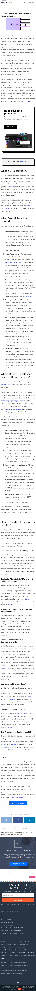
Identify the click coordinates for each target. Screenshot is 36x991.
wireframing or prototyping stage (12, 401)
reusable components (11, 409)
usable (25, 739)
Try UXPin (10, 126)
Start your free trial (18, 864)
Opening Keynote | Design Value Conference (12, 973)
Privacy (23, 989)
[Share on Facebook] (18, 820)
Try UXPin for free (24, 101)
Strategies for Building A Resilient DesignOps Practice (14, 965)
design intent (11, 727)
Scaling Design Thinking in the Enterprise (11, 930)
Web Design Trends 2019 (7, 922)
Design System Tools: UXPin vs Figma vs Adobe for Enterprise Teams (18, 952)
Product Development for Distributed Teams (12, 933)
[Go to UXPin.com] (18, 982)
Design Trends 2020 (6, 919)
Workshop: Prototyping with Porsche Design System (14, 962)
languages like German (13, 262)
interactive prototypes (8, 744)
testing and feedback (21, 750)
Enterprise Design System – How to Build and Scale (14, 970)
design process (6, 385)
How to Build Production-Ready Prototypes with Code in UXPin (16, 944)
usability (28, 296)
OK (19, 989)
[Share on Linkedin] (29, 820)
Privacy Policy (31, 904)
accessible (10, 187)
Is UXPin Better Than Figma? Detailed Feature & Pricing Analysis (17, 949)
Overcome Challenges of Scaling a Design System (13, 968)
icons (3, 691)
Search (25, 2)
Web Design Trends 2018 (7, 925)
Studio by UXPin (4, 2)
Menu (32, 2)
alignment (10, 605)
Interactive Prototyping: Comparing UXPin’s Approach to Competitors (18, 955)
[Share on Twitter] (6, 820)
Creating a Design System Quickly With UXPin (12, 927)
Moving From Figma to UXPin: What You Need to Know (14, 947)
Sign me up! (18, 900)
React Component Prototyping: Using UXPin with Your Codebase (17, 941)
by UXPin (10, 2)
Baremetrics (5, 668)
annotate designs (19, 713)
